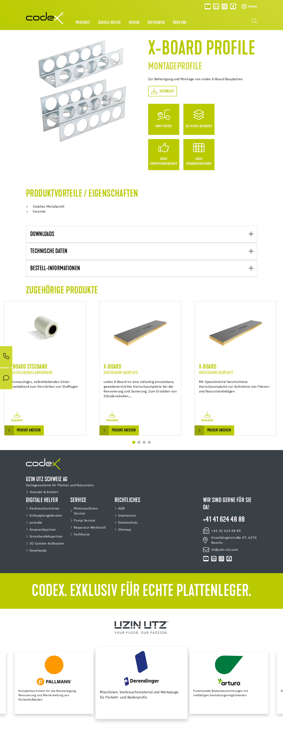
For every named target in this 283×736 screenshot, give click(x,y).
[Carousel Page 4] (149, 442)
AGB (121, 508)
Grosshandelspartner (46, 536)
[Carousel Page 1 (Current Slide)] (133, 442)
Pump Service (84, 520)
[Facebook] (233, 6)
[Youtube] (207, 6)
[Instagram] (224, 6)
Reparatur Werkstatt (90, 527)
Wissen (134, 23)
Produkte (83, 23)
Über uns (180, 23)
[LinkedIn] (216, 6)
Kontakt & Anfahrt (44, 492)
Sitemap (124, 529)
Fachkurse (82, 534)
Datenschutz (128, 522)
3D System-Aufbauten (46, 543)
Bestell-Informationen (55, 268)
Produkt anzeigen (28, 430)
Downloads (42, 234)
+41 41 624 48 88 (224, 520)
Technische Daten (48, 251)
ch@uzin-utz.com (224, 549)
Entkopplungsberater (45, 515)
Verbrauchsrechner (44, 508)
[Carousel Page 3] (144, 442)
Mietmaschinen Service (86, 511)
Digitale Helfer (109, 23)
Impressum (127, 515)
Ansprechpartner (42, 529)
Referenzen (156, 23)
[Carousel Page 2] (138, 442)
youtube (35, 522)
